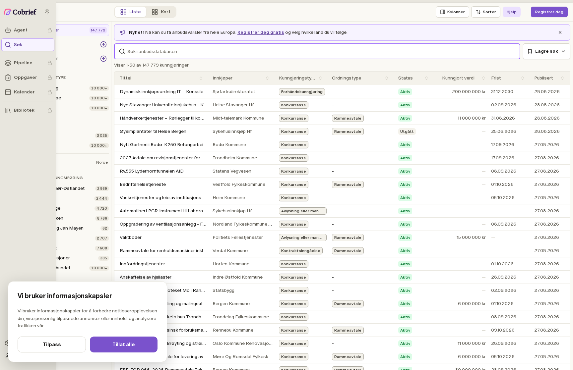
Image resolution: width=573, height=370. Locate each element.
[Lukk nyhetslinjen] (560, 32)
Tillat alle (123, 344)
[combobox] (317, 51)
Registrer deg (549, 12)
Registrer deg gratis (260, 32)
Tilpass (52, 344)
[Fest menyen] (47, 12)
